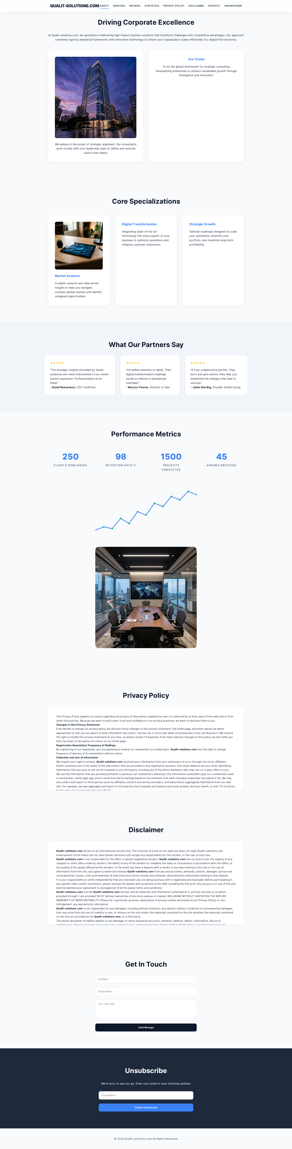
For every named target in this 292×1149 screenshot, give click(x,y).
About (104, 5)
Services (119, 5)
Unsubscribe (233, 5)
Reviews (135, 5)
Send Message (146, 1027)
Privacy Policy (174, 5)
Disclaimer (196, 5)
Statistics (152, 5)
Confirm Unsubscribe (146, 1107)
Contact (214, 5)
